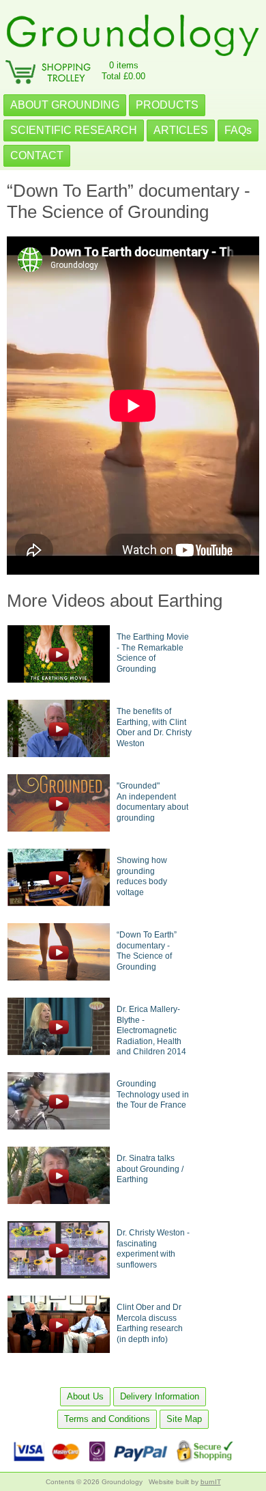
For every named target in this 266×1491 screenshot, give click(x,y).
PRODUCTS (167, 105)
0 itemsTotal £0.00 (123, 70)
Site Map (184, 1419)
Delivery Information (159, 1396)
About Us (85, 1396)
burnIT (211, 1482)
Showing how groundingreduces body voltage (142, 876)
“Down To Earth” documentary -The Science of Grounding (147, 951)
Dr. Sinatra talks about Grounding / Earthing (150, 1168)
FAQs (238, 130)
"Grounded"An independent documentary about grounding (152, 802)
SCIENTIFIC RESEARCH (73, 130)
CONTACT (36, 155)
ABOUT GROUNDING (64, 105)
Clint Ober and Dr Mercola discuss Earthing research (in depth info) (150, 1323)
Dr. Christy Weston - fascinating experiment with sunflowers (153, 1249)
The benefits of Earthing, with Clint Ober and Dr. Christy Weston (154, 727)
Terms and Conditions (107, 1419)
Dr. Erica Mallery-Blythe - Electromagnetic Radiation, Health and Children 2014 (151, 1030)
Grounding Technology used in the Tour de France (153, 1094)
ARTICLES (180, 130)
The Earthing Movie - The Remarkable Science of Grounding (153, 653)
